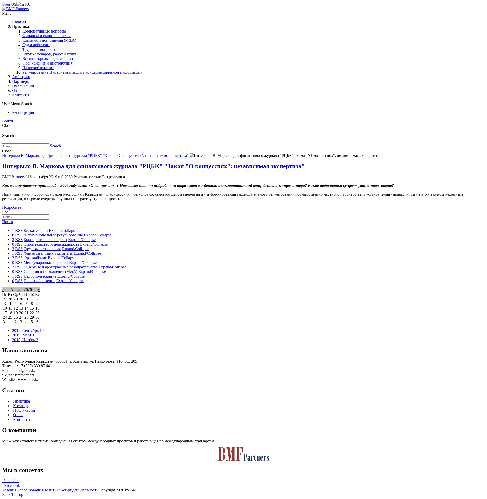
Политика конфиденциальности (71, 490)
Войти (7, 121)
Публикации (23, 86)
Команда (20, 406)
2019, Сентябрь (28, 330)
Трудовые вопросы (38, 49)
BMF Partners (13, 177)
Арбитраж (21, 77)
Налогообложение (38, 68)
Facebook (11, 485)
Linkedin (10, 481)
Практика (21, 401)
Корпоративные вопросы (44, 31)
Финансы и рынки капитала (46, 36)
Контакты (20, 95)
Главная (19, 22)
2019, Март (23, 335)
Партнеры (21, 81)
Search (55, 146)
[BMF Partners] (15, 9)
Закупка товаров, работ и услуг (49, 54)
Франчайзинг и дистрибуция (47, 63)
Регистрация (23, 112)
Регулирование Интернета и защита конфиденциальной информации (82, 72)
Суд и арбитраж (36, 45)
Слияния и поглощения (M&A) (49, 40)
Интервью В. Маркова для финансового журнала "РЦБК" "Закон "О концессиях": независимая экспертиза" (95, 155)
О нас (17, 90)
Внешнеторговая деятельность (48, 58)
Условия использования (22, 490)
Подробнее (11, 207)
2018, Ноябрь (25, 339)
